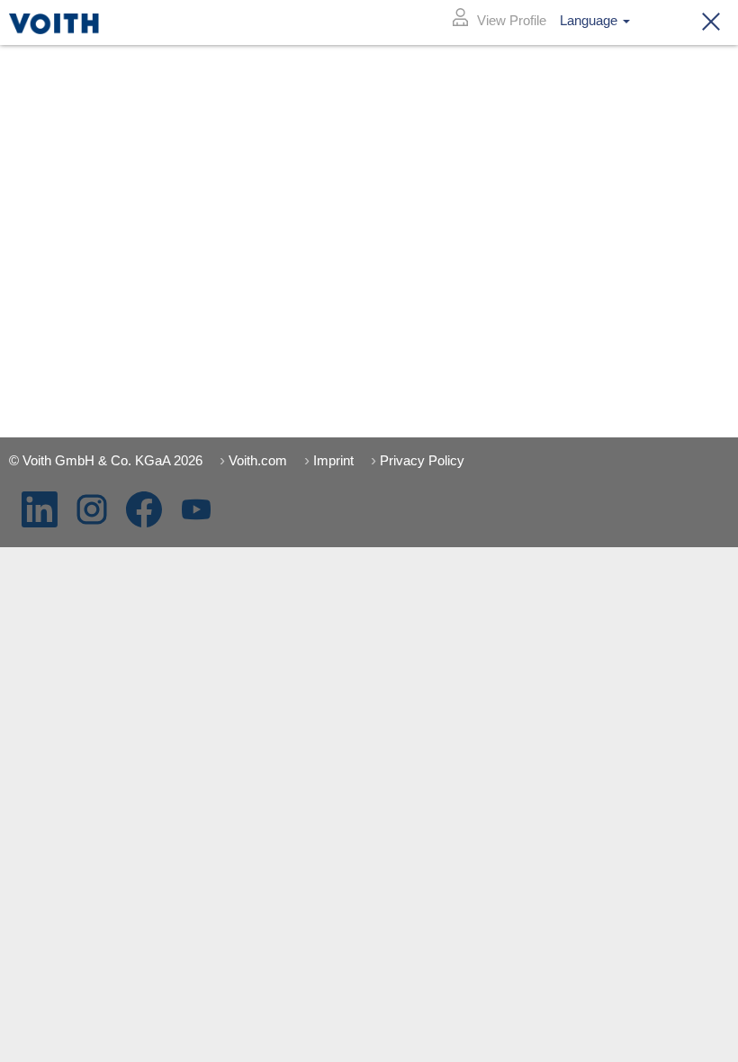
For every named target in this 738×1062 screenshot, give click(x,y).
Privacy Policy (422, 460)
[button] (705, 22)
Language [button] (590, 20)
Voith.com (258, 460)
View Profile (511, 20)
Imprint (333, 460)
